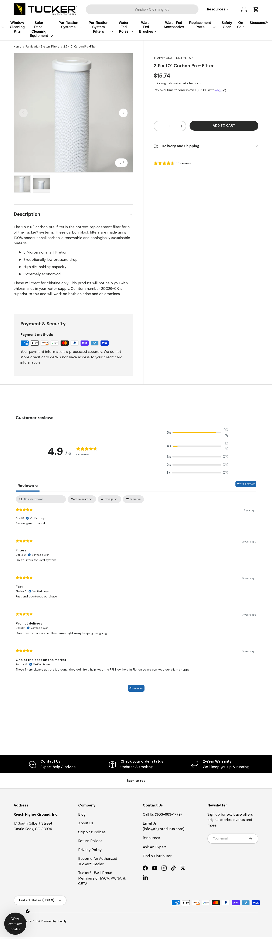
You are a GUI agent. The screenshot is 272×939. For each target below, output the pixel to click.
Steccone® (258, 23)
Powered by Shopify (54, 921)
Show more (136, 688)
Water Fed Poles (124, 27)
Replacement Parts (200, 25)
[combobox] (142, 9)
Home (17, 46)
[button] (256, 9)
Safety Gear (226, 25)
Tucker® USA (163, 58)
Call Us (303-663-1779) (162, 814)
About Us (85, 823)
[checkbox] (133, 499)
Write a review (246, 484)
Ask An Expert (155, 847)
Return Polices (90, 840)
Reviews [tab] (27, 485)
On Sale (240, 25)
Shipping (160, 83)
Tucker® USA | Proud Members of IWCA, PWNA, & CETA (102, 878)
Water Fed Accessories (173, 25)
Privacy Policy (90, 849)
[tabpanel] (136, 595)
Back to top (136, 781)
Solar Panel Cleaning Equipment (39, 29)
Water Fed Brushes (146, 27)
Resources (151, 837)
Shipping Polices (92, 832)
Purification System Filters (98, 27)
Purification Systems (68, 25)
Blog (82, 814)
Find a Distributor (157, 856)
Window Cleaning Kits (17, 27)
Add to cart (224, 125)
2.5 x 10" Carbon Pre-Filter (80, 46)
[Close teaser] (28, 911)
